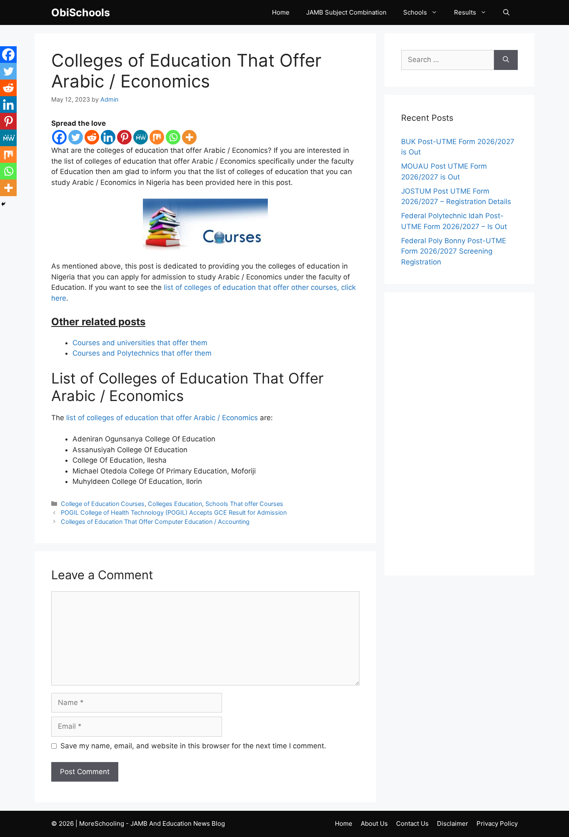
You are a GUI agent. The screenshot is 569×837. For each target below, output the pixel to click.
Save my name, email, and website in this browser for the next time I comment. (193, 746)
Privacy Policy (497, 823)
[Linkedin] (108, 137)
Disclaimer (452, 823)
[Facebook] (59, 137)
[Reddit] (92, 137)
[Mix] (157, 137)
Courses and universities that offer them (139, 343)
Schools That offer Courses (244, 503)
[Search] (506, 60)
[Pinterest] (124, 137)
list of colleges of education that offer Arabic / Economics (162, 418)
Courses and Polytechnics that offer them (142, 353)
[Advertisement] (459, 434)
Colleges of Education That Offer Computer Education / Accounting (155, 521)
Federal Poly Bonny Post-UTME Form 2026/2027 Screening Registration (453, 251)
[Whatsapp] (173, 137)
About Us (374, 823)
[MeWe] (140, 137)
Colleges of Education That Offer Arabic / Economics (186, 71)
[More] (189, 137)
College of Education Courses (103, 503)
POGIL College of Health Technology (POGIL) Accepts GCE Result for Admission (174, 512)
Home (280, 12)
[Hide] (3, 204)
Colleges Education (175, 503)
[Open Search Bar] (506, 12)
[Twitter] (75, 137)
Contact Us (412, 823)
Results (465, 12)
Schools (415, 12)
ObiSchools (80, 12)
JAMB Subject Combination (346, 12)
